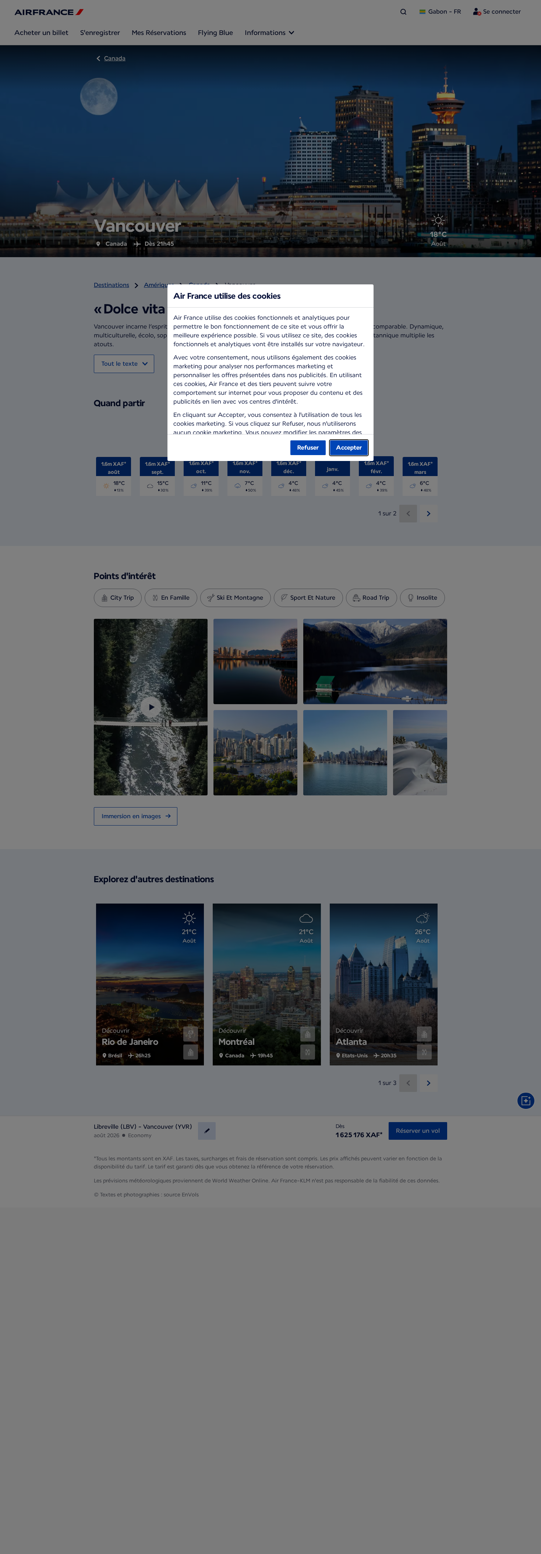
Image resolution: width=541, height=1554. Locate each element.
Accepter (349, 447)
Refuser (308, 447)
